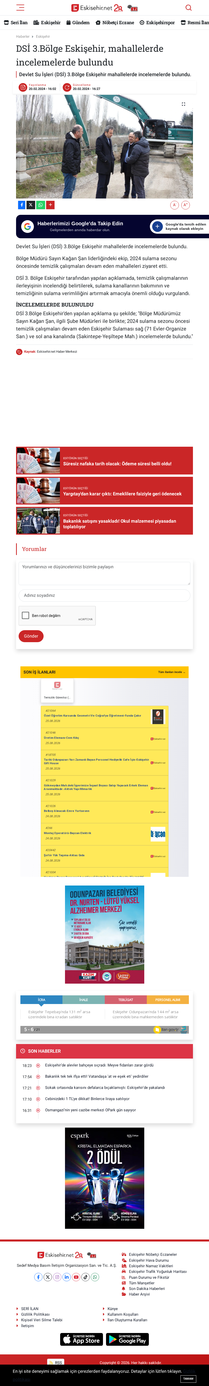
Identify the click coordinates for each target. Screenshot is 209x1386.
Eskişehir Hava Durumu (149, 1260)
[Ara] (188, 7)
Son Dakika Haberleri (147, 1288)
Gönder (31, 636)
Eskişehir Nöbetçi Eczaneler (153, 1254)
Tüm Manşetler (141, 1283)
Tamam (188, 1378)
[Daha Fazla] (50, 205)
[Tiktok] (85, 1277)
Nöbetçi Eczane (118, 22)
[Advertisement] (109, 399)
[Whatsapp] (95, 1277)
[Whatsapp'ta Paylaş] (40, 205)
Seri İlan (19, 22)
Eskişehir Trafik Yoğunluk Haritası (158, 1271)
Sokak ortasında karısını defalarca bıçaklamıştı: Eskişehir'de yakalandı (105, 1087)
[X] (48, 1277)
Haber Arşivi (139, 1294)
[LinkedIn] (66, 1277)
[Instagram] (57, 1277)
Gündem (80, 22)
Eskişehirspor (160, 22)
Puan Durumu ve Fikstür (149, 1277)
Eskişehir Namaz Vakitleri (151, 1266)
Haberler (23, 36)
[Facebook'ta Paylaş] (21, 205)
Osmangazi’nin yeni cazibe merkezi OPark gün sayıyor (90, 1110)
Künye (113, 1308)
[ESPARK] (104, 1177)
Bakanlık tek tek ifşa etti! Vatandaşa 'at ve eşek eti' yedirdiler (96, 1076)
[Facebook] (38, 1277)
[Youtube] (76, 1277)
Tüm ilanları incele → (172, 672)
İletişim (27, 1326)
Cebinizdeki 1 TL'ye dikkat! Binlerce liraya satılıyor (87, 1099)
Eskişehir (50, 22)
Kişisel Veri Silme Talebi (41, 1320)
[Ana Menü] (20, 7)
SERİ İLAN (29, 1308)
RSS (58, 1363)
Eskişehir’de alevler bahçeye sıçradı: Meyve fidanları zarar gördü (99, 1065)
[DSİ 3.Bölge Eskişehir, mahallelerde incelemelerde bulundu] (104, 147)
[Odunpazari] (104, 934)
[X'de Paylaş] (31, 205)
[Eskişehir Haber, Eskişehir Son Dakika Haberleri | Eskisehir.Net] (104, 7)
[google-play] (127, 1338)
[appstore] (82, 1338)
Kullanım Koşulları (123, 1314)
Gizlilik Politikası (35, 1314)
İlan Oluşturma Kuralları (127, 1320)
